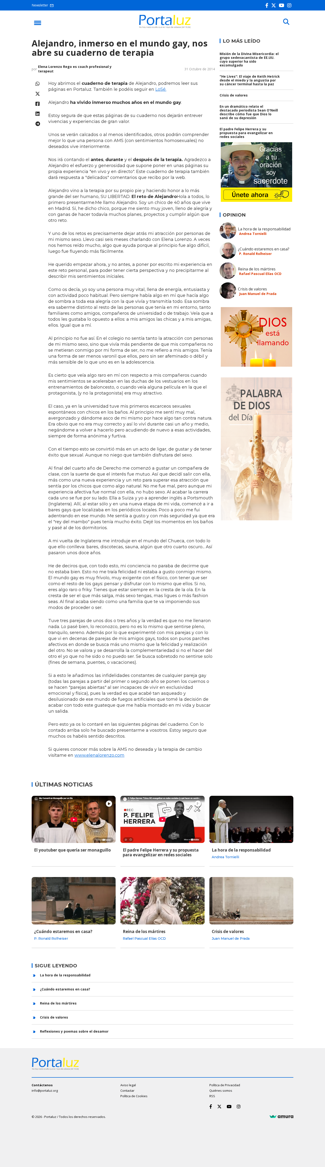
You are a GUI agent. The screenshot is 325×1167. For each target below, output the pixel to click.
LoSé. (160, 89)
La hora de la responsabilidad (264, 229)
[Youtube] (282, 5)
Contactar (127, 1090)
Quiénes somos (220, 1090)
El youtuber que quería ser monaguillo (72, 850)
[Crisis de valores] (251, 900)
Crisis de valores (234, 95)
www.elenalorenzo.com (99, 755)
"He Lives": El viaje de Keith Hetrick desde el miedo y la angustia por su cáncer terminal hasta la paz (250, 80)
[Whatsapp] (38, 84)
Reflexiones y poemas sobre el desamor (74, 1031)
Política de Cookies (134, 1096)
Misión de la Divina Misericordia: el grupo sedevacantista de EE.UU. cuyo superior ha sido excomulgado (249, 59)
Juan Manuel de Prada (257, 293)
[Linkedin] (38, 114)
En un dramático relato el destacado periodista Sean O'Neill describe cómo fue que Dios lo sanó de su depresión (249, 112)
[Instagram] (290, 5)
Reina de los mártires (257, 269)
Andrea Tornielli (252, 233)
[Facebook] (267, 5)
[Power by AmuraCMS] (281, 1116)
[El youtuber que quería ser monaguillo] (74, 819)
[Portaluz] (165, 27)
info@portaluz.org (45, 1090)
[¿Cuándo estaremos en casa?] (74, 900)
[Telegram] (38, 124)
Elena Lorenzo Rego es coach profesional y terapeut (75, 68)
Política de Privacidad (224, 1085)
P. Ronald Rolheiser (255, 253)
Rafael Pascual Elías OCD (260, 273)
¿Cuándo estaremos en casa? (263, 249)
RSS (212, 1096)
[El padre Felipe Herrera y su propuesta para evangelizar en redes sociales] (162, 819)
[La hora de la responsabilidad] (251, 819)
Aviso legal (128, 1085)
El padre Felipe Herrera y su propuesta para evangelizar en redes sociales (246, 133)
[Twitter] (274, 5)
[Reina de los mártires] (162, 900)
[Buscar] (286, 22)
